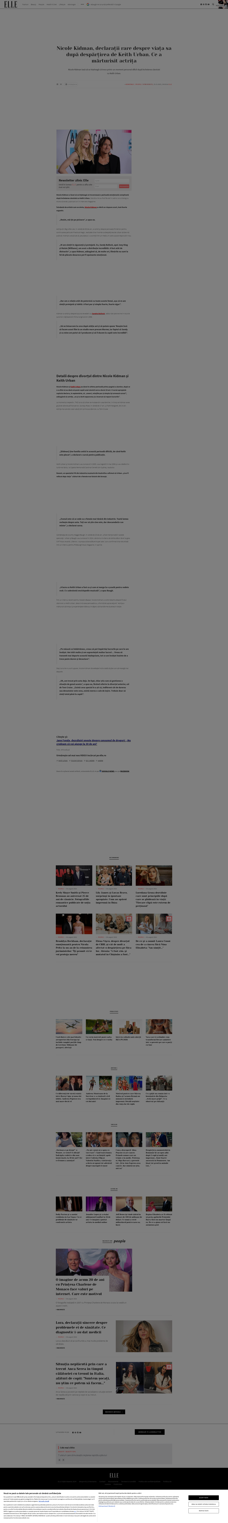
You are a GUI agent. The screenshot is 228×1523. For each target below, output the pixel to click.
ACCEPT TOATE (203, 1497)
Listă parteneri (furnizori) (107, 1506)
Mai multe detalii (44, 1501)
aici (75, 1511)
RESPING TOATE (204, 1511)
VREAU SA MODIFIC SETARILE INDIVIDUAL (203, 1504)
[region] (114, 1506)
